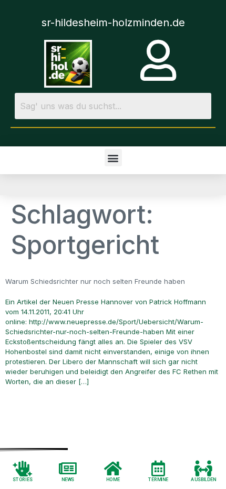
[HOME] (113, 468)
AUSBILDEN (203, 479)
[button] (113, 157)
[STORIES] (22, 468)
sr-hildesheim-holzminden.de (113, 22)
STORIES (23, 479)
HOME (113, 479)
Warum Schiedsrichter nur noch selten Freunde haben (95, 281)
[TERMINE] (158, 468)
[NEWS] (68, 468)
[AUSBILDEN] (203, 468)
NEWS (68, 479)
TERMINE (158, 479)
